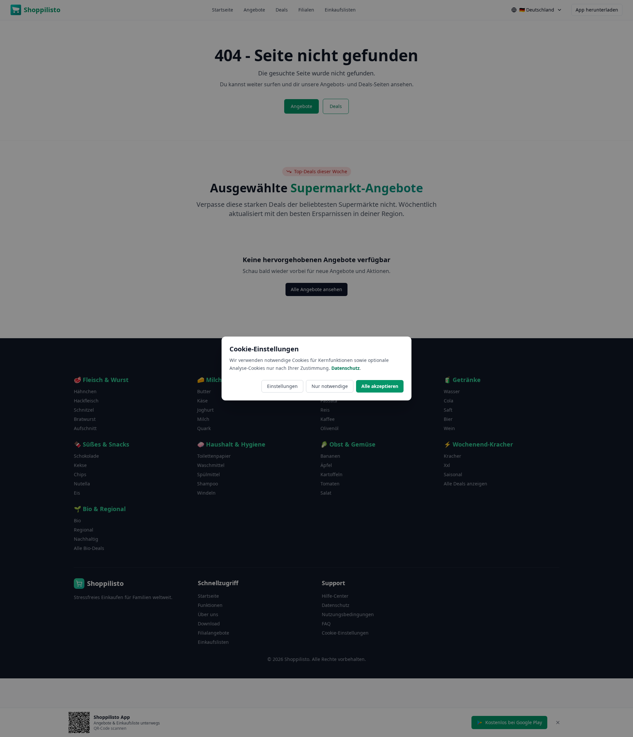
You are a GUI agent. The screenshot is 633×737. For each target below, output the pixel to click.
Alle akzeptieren (379, 386)
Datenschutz (345, 368)
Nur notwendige (330, 386)
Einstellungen (282, 386)
